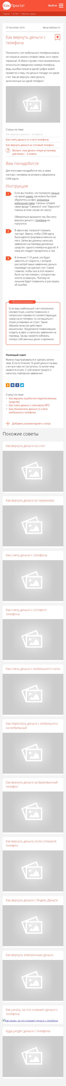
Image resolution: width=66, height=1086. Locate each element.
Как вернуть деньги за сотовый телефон (30, 145)
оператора (43, 199)
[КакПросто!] (13, 6)
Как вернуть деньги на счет (25, 446)
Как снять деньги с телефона (26, 555)
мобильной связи (25, 203)
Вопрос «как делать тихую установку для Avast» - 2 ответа (34, 152)
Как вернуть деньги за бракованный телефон (32, 784)
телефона (40, 220)
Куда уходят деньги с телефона (28, 1031)
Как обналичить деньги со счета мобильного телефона (28, 410)
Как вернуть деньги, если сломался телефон (31, 843)
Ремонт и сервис (29, 13)
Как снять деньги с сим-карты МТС (29, 405)
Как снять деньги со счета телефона (27, 139)
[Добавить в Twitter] (22, 385)
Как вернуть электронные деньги (29, 955)
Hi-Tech (16, 13)
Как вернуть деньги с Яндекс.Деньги (32, 900)
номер (29, 196)
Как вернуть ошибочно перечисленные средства (32, 400)
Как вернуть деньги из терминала (30, 500)
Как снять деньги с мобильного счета (33, 669)
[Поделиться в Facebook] (17, 385)
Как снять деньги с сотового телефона (26, 612)
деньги (55, 193)
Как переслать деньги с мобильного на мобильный (32, 725)
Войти (52, 5)
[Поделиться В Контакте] (12, 385)
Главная (6, 13)
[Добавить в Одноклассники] (8, 385)
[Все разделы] (61, 5)
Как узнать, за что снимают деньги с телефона (32, 1012)
